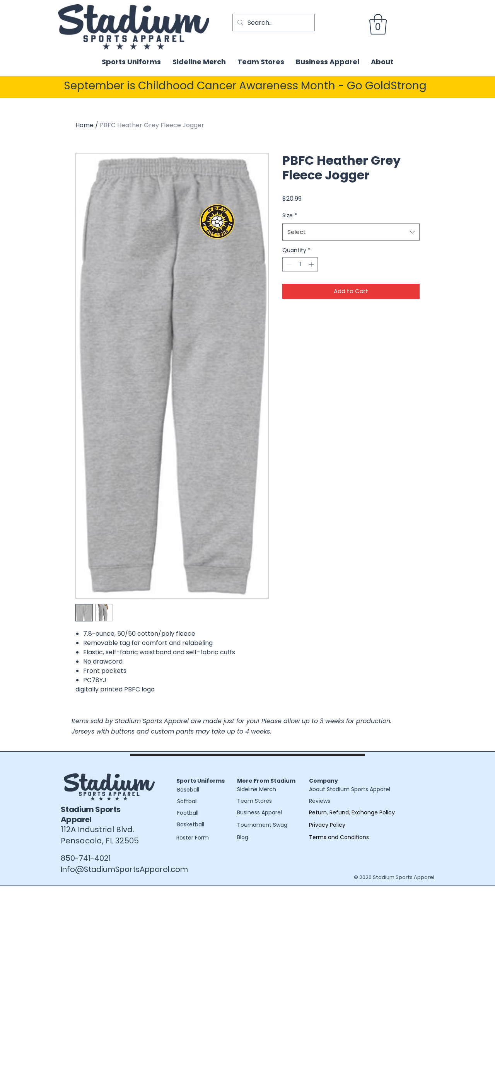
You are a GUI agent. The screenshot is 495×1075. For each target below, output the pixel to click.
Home (84, 125)
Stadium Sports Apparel (91, 814)
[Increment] (312, 264)
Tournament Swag (262, 825)
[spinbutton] (300, 264)
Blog (242, 837)
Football (187, 813)
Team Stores (254, 801)
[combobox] (351, 232)
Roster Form (192, 837)
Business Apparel (259, 812)
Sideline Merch (256, 789)
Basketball (190, 824)
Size (289, 215)
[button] (378, 24)
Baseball (188, 789)
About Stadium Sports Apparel (349, 789)
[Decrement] (288, 264)
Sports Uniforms (200, 781)
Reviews (319, 801)
